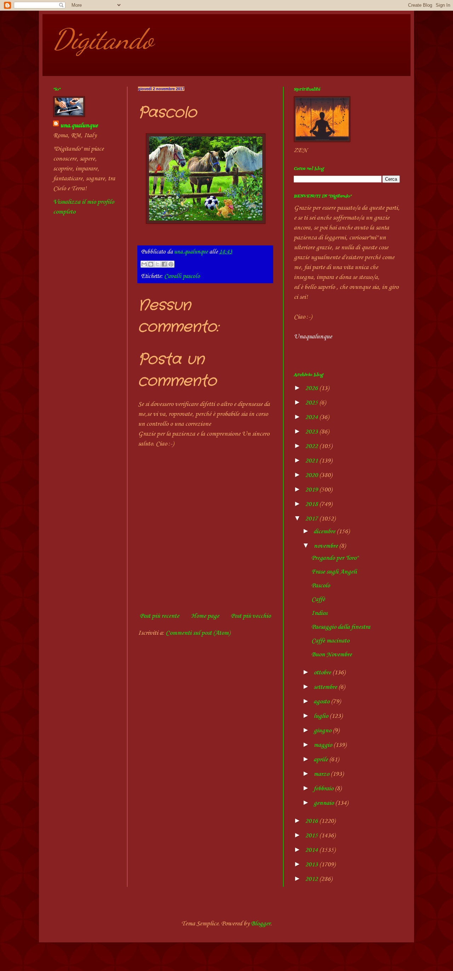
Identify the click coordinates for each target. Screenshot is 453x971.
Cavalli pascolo (182, 276)
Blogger (260, 924)
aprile (321, 759)
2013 (312, 864)
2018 (312, 504)
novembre (326, 546)
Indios (319, 613)
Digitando (103, 39)
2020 (312, 475)
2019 (312, 490)
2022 (312, 446)
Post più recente (159, 616)
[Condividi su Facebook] (164, 264)
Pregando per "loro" (334, 558)
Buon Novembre (331, 654)
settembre (326, 687)
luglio (321, 716)
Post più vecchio (251, 616)
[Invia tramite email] (144, 264)
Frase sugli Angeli (334, 572)
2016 (312, 821)
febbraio (324, 788)
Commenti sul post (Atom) (198, 633)
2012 (312, 879)
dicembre (325, 531)
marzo (322, 774)
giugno (323, 730)
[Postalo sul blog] (150, 264)
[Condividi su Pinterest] (170, 264)
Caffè (318, 599)
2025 (312, 403)
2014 (312, 850)
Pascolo (320, 585)
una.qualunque (79, 125)
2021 (312, 461)
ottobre (323, 672)
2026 (312, 388)
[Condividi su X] (157, 264)
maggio (323, 745)
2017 (312, 519)
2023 (312, 432)
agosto (322, 701)
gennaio (324, 803)
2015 (312, 835)
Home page (205, 616)
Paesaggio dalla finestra (340, 627)
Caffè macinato (330, 641)
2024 (312, 417)
